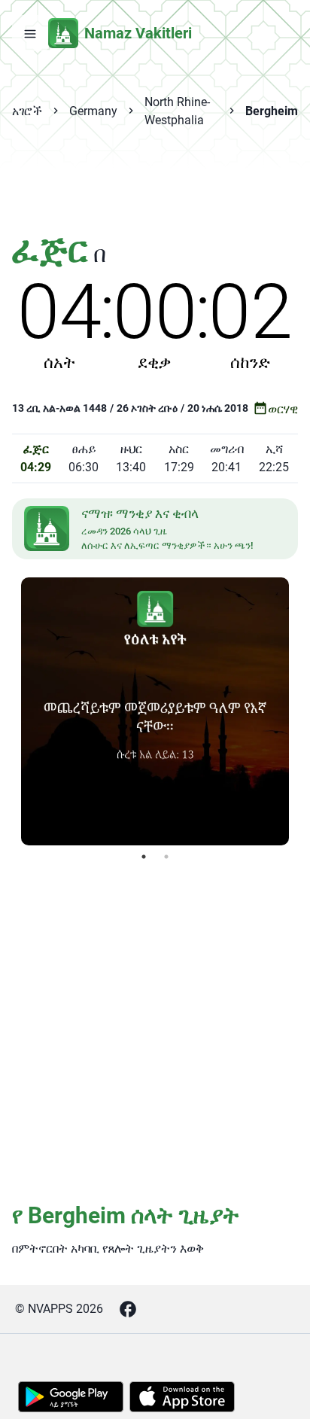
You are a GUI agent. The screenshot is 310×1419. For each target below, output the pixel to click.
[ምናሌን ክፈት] (30, 33)
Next (300, 711)
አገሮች (27, 111)
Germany (93, 111)
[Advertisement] (155, 188)
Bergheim (271, 111)
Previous (9, 711)
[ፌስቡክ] (128, 1309)
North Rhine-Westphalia (177, 111)
